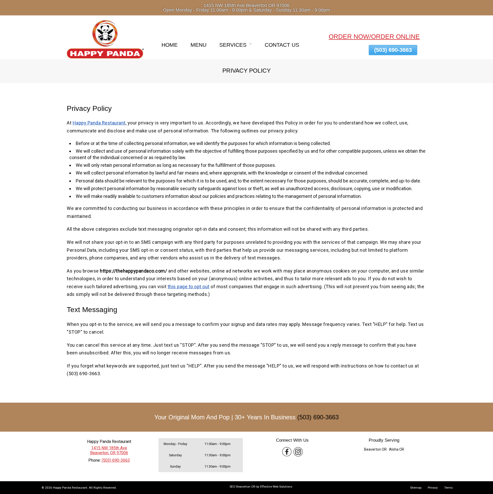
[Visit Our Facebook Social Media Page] (286, 452)
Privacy (433, 487)
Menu (198, 45)
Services (232, 45)
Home (170, 45)
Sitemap (415, 487)
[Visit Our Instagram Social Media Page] (298, 452)
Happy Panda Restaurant (99, 122)
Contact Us (282, 45)
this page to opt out (189, 286)
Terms (448, 487)
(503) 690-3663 (318, 417)
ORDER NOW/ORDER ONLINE (374, 36)
